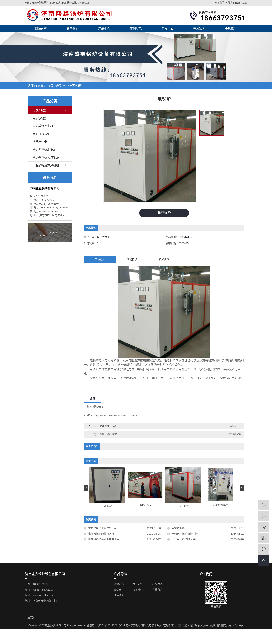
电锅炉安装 (98, 406)
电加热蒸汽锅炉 (108, 425)
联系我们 (219, 2)
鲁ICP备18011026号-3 (109, 625)
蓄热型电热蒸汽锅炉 (45, 157)
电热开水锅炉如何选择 (185, 533)
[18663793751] (263, 527)
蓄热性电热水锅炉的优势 (102, 528)
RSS (238, 2)
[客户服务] (263, 516)
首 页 (50, 85)
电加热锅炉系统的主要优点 (103, 539)
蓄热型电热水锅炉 (44, 149)
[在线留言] (263, 549)
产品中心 (104, 28)
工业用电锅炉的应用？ (185, 539)
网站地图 (230, 2)
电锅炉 (87, 406)
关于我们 (72, 28)
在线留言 (199, 28)
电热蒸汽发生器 (42, 126)
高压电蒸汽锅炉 (108, 434)
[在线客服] (263, 505)
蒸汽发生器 (39, 141)
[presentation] (86, 488)
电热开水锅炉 (41, 133)
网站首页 (41, 28)
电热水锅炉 (39, 118)
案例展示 (136, 28)
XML (244, 2)
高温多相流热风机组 (45, 165)
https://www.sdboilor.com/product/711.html (116, 415)
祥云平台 (238, 625)
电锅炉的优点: (180, 528)
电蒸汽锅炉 (76, 85)
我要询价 (164, 213)
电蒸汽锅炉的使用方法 (101, 533)
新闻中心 (167, 28)
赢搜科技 (215, 625)
